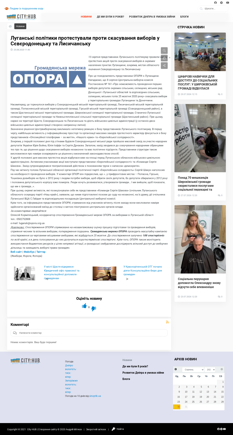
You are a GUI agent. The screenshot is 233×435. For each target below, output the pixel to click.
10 (186, 392)
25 (193, 402)
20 (208, 397)
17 (186, 397)
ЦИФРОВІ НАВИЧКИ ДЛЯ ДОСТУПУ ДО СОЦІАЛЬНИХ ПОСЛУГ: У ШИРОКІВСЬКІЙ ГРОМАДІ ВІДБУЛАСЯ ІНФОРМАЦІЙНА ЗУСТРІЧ (197, 84)
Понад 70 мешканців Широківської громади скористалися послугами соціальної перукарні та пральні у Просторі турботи (197, 185)
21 (215, 397)
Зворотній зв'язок (96, 429)
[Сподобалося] (84, 305)
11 (193, 392)
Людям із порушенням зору (26, 8)
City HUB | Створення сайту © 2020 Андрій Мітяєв (54, 429)
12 (201, 392)
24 (186, 402)
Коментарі (20, 324)
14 (215, 392)
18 (193, 397)
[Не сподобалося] (93, 309)
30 (178, 407)
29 (222, 402)
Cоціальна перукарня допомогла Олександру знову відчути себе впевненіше (199, 283)
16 (178, 397)
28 (215, 402)
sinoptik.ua (95, 396)
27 (208, 402)
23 (178, 402)
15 (222, 392)
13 (208, 392)
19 (201, 397)
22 (222, 397)
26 (201, 402)
